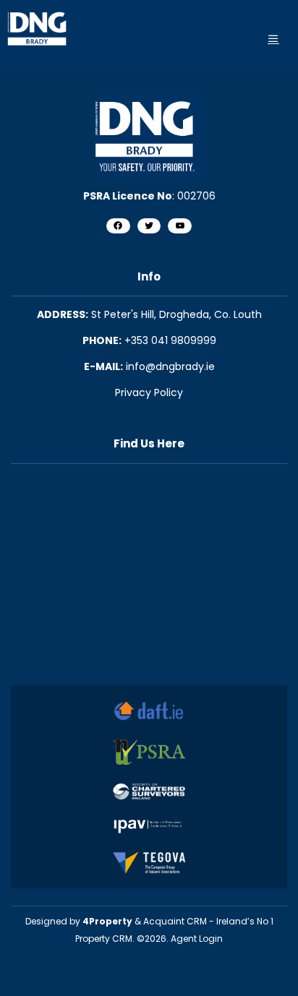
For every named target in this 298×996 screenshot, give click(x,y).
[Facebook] (118, 225)
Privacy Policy (149, 392)
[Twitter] (149, 225)
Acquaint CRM (175, 921)
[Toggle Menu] (273, 38)
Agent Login (197, 938)
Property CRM (103, 938)
